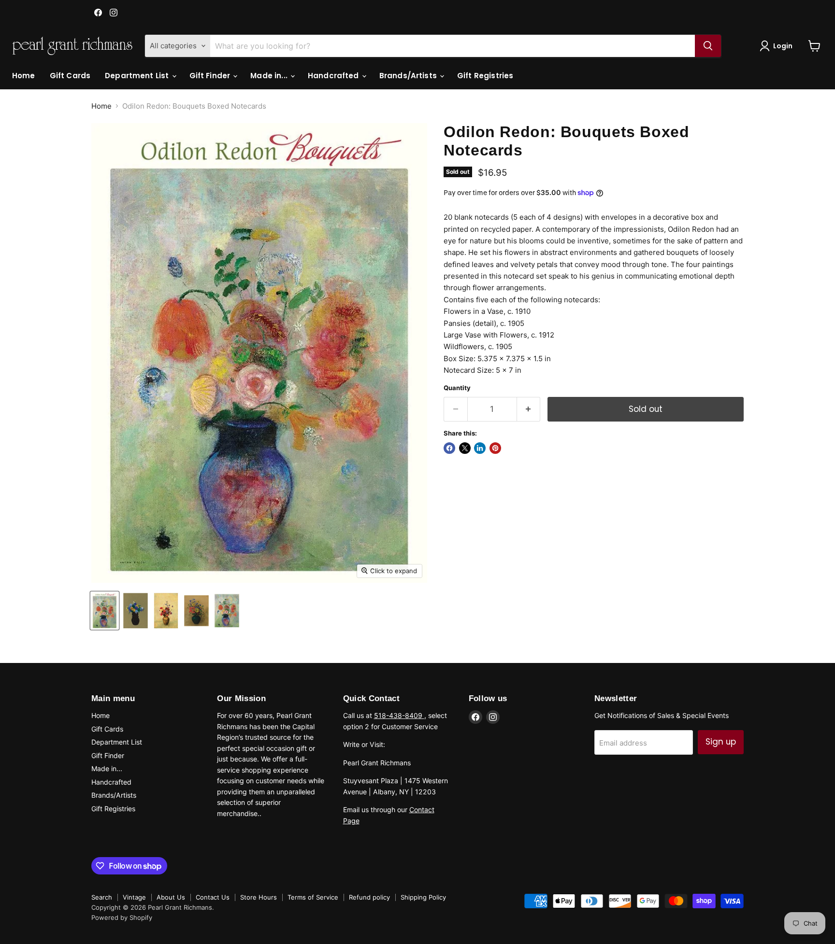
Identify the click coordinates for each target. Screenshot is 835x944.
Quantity (457, 388)
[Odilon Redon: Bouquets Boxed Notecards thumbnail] (104, 611)
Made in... (269, 75)
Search (101, 897)
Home (23, 75)
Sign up (720, 741)
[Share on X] (465, 448)
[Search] (708, 46)
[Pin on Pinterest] (495, 448)
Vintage (134, 897)
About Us (171, 897)
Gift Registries (485, 75)
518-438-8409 (399, 715)
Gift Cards (70, 75)
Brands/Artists (409, 75)
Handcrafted (334, 75)
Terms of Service (313, 897)
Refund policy (369, 897)
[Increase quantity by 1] (529, 409)
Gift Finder (210, 75)
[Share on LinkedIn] (480, 448)
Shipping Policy (423, 897)
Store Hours (258, 897)
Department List (138, 75)
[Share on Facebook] (449, 448)
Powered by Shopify (121, 917)
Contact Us (213, 897)
